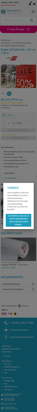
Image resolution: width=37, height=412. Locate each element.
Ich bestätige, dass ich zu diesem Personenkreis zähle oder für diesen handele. (18, 220)
